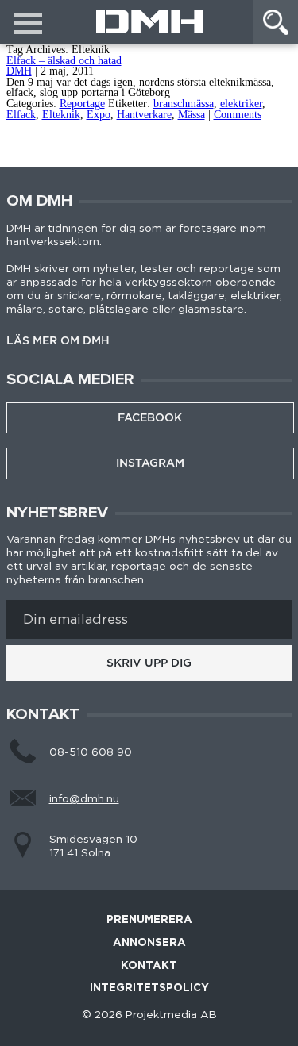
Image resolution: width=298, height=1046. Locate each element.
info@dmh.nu (84, 799)
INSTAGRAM (150, 462)
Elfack (21, 115)
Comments (237, 115)
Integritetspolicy (149, 988)
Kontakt (149, 966)
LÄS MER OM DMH (58, 341)
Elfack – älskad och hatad (64, 61)
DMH (19, 71)
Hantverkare (144, 115)
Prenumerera (149, 920)
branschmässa (183, 104)
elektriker (241, 104)
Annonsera (149, 943)
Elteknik (61, 115)
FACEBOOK (150, 417)
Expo (98, 115)
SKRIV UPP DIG (149, 662)
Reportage (82, 104)
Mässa (191, 115)
